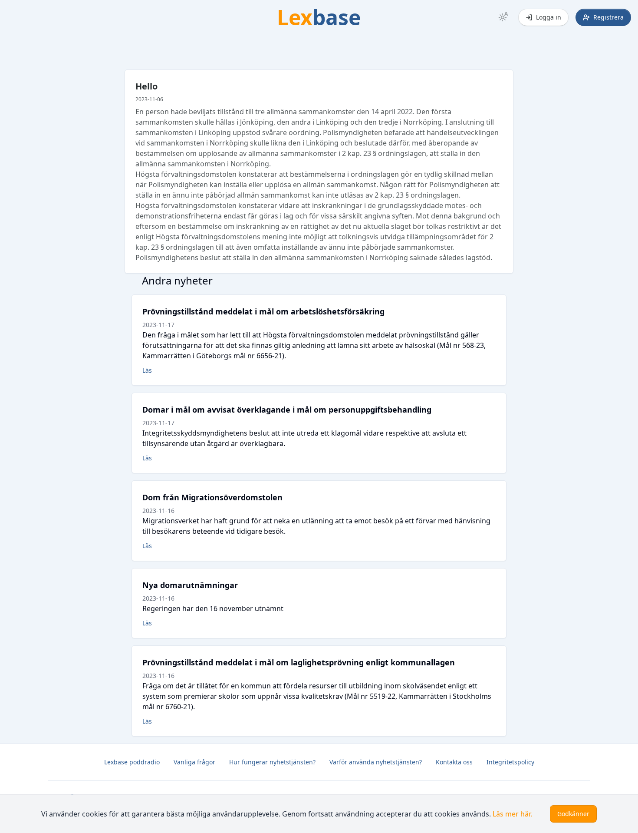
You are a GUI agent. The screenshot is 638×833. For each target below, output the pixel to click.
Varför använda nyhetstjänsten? (375, 762)
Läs (147, 370)
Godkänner (573, 814)
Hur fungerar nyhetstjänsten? (272, 762)
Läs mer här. (512, 814)
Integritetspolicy (510, 762)
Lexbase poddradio (132, 762)
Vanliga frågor (194, 762)
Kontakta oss (454, 762)
